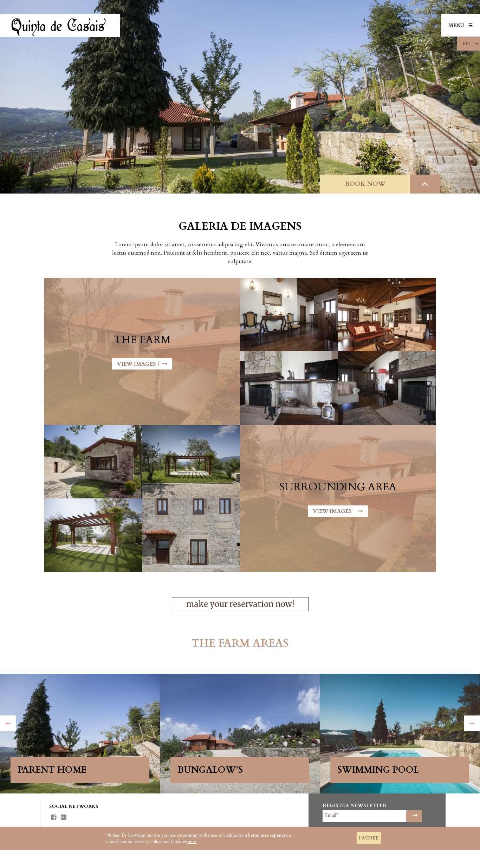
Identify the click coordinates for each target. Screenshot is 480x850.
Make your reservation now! (240, 604)
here (192, 841)
